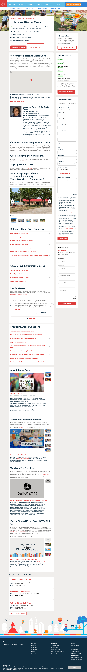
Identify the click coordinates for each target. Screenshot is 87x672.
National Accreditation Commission (35, 43)
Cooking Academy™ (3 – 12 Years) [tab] (19, 270)
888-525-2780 (62, 250)
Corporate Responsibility (57, 653)
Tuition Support (55, 645)
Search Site (83, 5)
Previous (13, 201)
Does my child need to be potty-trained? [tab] (21, 351)
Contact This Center (55, 8)
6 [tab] (34, 318)
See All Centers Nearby (17, 613)
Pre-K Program (75, 655)
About (46, 4)
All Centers (13, 18)
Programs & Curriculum (25, 4)
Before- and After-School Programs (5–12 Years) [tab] (23, 251)
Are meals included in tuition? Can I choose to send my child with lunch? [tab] (27, 346)
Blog (53, 4)
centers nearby (73, 4)
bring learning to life (23, 427)
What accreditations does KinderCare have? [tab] (22, 331)
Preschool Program (76, 653)
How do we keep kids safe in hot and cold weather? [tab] (24, 358)
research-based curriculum (25, 409)
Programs (19, 8)
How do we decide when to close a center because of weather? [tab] (27, 362)
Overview (12, 8)
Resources (39, 4)
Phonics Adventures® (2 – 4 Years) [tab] (19, 277)
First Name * (61, 149)
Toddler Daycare (75, 651)
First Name (60, 112)
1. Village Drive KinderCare (20, 579)
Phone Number (61, 137)
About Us (33, 645)
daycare (30, 168)
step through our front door (17, 531)
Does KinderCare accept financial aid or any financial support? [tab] (27, 354)
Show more (17, 309)
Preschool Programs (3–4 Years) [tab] (19, 244)
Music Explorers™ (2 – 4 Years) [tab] (18, 273)
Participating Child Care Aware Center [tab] (20, 259)
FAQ (33, 8)
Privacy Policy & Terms (70, 212)
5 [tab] (33, 318)
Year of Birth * (61, 161)
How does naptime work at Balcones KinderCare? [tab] (23, 338)
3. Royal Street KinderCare (20, 603)
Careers (33, 651)
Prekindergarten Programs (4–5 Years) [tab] (20, 248)
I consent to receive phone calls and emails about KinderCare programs (66, 233)
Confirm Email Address (63, 131)
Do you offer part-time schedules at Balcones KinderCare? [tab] (26, 334)
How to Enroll (54, 647)
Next (50, 201)
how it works (26, 569)
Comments (61, 286)
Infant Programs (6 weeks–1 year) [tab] (19, 233)
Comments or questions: (64, 177)
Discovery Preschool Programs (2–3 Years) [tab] (21, 240)
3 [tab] (30, 318)
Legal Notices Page (17, 669)
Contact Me (63, 238)
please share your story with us (18, 294)
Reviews (27, 8)
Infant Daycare (74, 649)
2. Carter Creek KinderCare (20, 591)
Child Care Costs (55, 649)
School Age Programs (76, 659)
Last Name (60, 118)
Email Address (61, 124)
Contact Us (60, 4)
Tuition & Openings (18, 47)
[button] (31, 80)
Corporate (33, 653)
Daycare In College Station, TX (26, 18)
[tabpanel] (31, 307)
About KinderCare (42, 8)
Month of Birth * (62, 155)
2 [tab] (29, 318)
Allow (74, 667)
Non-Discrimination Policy (57, 651)
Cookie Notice (29, 668)
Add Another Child (65, 173)
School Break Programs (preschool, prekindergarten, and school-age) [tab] (29, 255)
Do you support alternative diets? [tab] (19, 342)
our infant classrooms (23, 458)
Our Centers (12, 4)
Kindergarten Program (76, 657)
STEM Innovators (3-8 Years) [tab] (18, 281)
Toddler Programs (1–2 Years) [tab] (18, 237)
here (24, 160)
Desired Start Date (62, 167)
